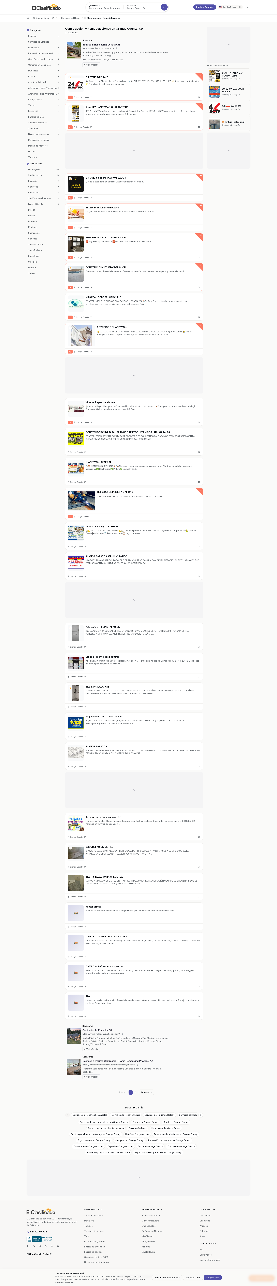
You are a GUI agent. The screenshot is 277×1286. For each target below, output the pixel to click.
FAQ (202, 1249)
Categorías (205, 1231)
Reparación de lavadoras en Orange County (169, 1140)
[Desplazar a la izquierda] (67, 1115)
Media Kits (89, 1220)
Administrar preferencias (167, 1277)
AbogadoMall (148, 1241)
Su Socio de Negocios (152, 1231)
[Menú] (28, 7)
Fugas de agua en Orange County (94, 1140)
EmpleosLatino (149, 1226)
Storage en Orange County (146, 1122)
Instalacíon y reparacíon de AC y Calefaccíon (108, 1152)
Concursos (205, 1220)
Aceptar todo (212, 1277)
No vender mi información (96, 1262)
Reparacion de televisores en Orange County (175, 1134)
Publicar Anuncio (204, 7)
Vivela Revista (148, 1252)
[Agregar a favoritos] (199, 97)
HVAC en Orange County (137, 1134)
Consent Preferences (210, 1260)
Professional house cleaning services (106, 1128)
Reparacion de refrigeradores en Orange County (158, 1152)
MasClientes (148, 1236)
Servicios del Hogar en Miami (126, 1115)
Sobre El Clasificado (93, 1215)
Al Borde (146, 1246)
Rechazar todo (193, 1277)
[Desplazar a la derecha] (201, 1115)
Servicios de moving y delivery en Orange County (104, 1122)
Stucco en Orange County (150, 1146)
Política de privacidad (94, 1246)
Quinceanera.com (150, 1220)
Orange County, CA (45, 18)
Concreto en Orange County (181, 1146)
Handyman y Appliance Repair (165, 1128)
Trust (86, 1236)
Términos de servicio (94, 1231)
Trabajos (88, 1226)
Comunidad (205, 1215)
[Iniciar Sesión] (247, 7)
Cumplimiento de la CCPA (96, 1257)
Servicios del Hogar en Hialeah (159, 1115)
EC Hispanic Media (151, 1215)
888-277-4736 (38, 1231)
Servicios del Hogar (70, 18)
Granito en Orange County (175, 1122)
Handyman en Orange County (129, 1140)
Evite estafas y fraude (94, 1241)
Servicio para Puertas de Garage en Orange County (95, 1134)
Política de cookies (93, 1252)
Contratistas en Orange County (88, 1146)
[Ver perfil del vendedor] (70, 78)
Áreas (202, 1236)
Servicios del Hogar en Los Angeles (90, 1115)
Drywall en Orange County (120, 1146)
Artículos (204, 1226)
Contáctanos (206, 1255)
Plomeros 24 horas (138, 1128)
